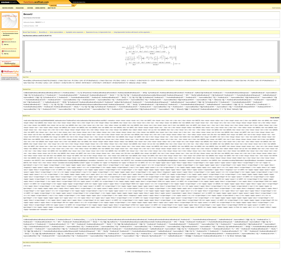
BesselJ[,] (43, 32)
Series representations (56, 32)
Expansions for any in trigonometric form (98, 32)
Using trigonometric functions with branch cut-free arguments (132, 32)
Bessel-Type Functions (29, 32)
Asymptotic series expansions (74, 32)
